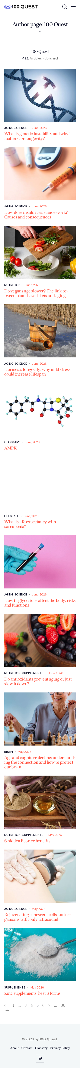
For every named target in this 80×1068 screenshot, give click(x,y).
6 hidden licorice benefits (27, 840)
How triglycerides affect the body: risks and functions (40, 602)
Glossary (12, 442)
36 (63, 1005)
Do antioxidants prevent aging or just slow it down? (38, 681)
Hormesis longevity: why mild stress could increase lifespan (37, 371)
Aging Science (15, 128)
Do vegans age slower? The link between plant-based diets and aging (36, 293)
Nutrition (12, 285)
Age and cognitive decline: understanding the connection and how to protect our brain (39, 762)
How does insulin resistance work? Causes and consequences (36, 214)
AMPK (10, 448)
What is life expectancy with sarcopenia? (30, 524)
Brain (8, 752)
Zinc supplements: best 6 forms (32, 993)
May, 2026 (24, 752)
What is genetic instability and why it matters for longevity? (38, 136)
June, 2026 (39, 128)
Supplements (33, 673)
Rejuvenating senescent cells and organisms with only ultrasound (37, 917)
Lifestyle (11, 516)
